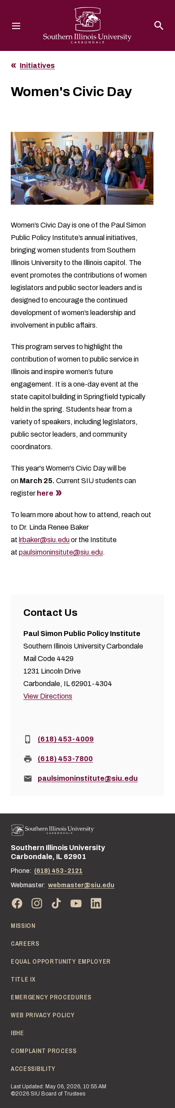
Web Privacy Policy (43, 1015)
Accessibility (33, 1069)
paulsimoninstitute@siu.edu (88, 778)
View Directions (47, 696)
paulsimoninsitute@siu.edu (61, 552)
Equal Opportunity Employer (61, 961)
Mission (23, 926)
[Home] (52, 830)
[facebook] (17, 903)
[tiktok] (56, 903)
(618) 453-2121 (58, 871)
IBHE (17, 1033)
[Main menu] (16, 25)
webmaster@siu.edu (81, 885)
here (44, 493)
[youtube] (76, 903)
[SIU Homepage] (87, 25)
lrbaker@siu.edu (44, 539)
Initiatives (37, 65)
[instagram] (37, 903)
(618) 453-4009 (66, 739)
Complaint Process (44, 1051)
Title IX (23, 979)
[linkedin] (96, 903)
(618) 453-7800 (65, 759)
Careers (25, 943)
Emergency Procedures (51, 997)
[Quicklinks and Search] (159, 25)
